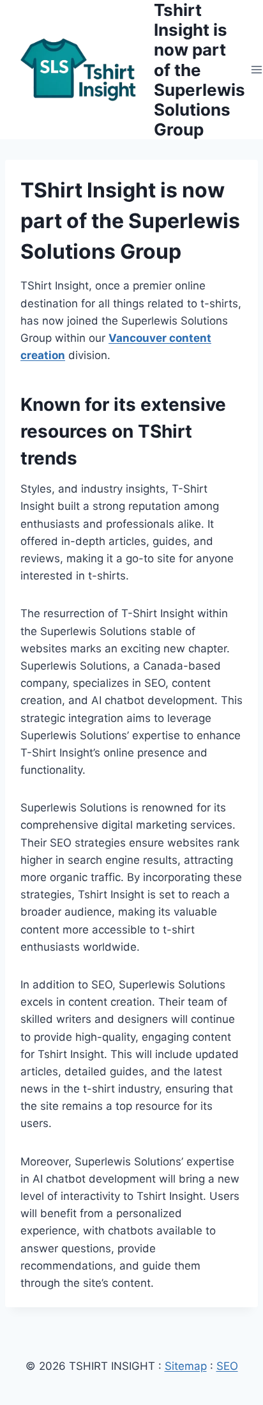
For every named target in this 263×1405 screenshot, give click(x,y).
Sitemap (186, 1366)
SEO (227, 1366)
